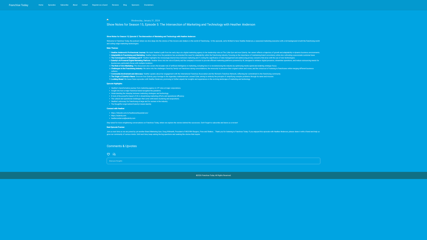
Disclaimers (148, 5)
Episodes (52, 5)
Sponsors (135, 5)
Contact (85, 5)
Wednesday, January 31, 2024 (145, 20)
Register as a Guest (100, 5)
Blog (125, 5)
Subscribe (64, 5)
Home (41, 5)
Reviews (115, 5)
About (75, 5)
